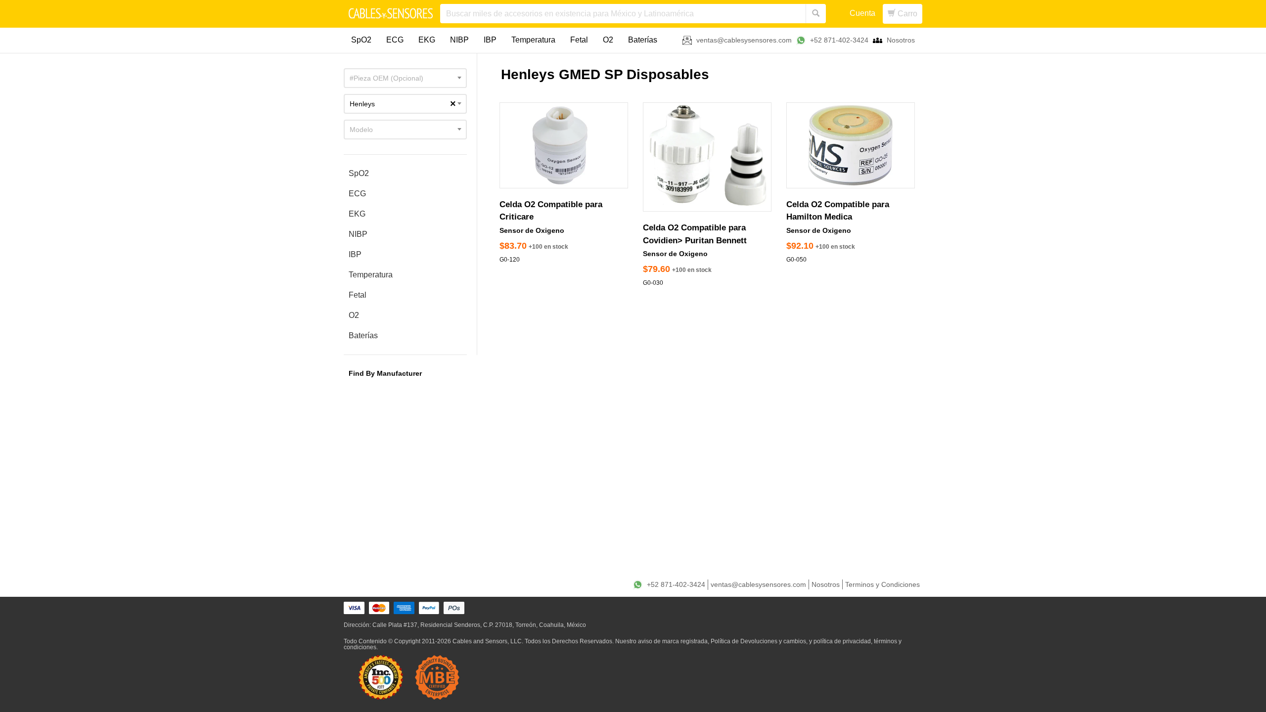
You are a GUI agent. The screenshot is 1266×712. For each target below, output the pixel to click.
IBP (490, 40)
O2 (608, 40)
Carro (906, 13)
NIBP (459, 40)
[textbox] (405, 78)
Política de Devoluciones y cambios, (759, 641)
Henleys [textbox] (403, 103)
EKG (426, 40)
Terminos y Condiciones (882, 584)
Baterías (642, 40)
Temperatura (533, 40)
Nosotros (901, 40)
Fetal (579, 40)
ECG (395, 40)
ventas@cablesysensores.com (744, 40)
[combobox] (405, 78)
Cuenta (862, 13)
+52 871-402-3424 (839, 40)
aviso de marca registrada (673, 641)
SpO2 (361, 40)
